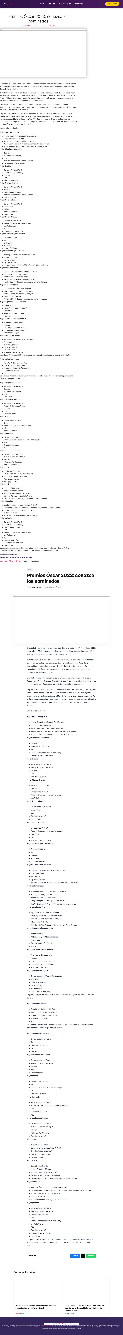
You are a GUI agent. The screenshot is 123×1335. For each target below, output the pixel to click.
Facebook (75, 1255)
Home (42, 4)
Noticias (51, 4)
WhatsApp (91, 1255)
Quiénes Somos (65, 4)
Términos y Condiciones (46, 1325)
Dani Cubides (36, 587)
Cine (44, 26)
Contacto (79, 4)
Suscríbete (112, 4)
